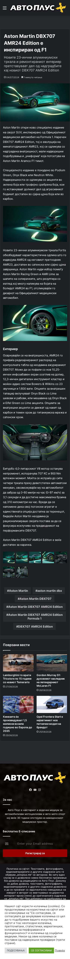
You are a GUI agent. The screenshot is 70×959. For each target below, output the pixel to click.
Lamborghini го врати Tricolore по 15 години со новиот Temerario (17, 678)
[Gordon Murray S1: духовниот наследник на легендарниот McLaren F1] (52, 662)
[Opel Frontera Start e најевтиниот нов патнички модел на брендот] (52, 704)
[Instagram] (39, 790)
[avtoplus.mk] (38, 8)
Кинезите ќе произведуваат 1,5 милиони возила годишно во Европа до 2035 (17, 723)
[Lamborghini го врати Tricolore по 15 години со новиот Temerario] (18, 662)
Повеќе (60, 950)
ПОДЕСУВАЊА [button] (16, 950)
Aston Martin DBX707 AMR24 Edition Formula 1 (35, 616)
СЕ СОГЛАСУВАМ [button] (41, 950)
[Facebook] (30, 790)
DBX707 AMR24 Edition (35, 626)
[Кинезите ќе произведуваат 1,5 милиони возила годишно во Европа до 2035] (18, 704)
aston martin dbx (49, 591)
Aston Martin (18, 591)
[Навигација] (5, 9)
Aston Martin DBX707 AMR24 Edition (35, 607)
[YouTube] (35, 790)
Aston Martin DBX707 (36, 599)
